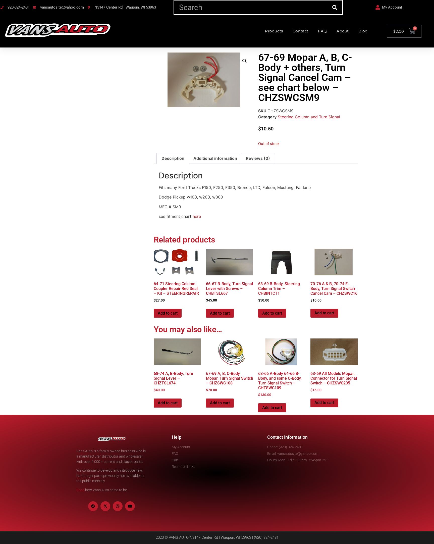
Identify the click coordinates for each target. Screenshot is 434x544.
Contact (300, 31)
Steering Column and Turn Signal (309, 116)
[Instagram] (118, 506)
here (197, 216)
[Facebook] (93, 506)
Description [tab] (172, 158)
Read (80, 490)
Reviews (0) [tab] (258, 158)
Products (274, 31)
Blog (362, 31)
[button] (244, 61)
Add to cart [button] (168, 313)
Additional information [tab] (215, 158)
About (343, 31)
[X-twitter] (105, 506)
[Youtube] (130, 506)
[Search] (335, 7)
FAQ (322, 31)
